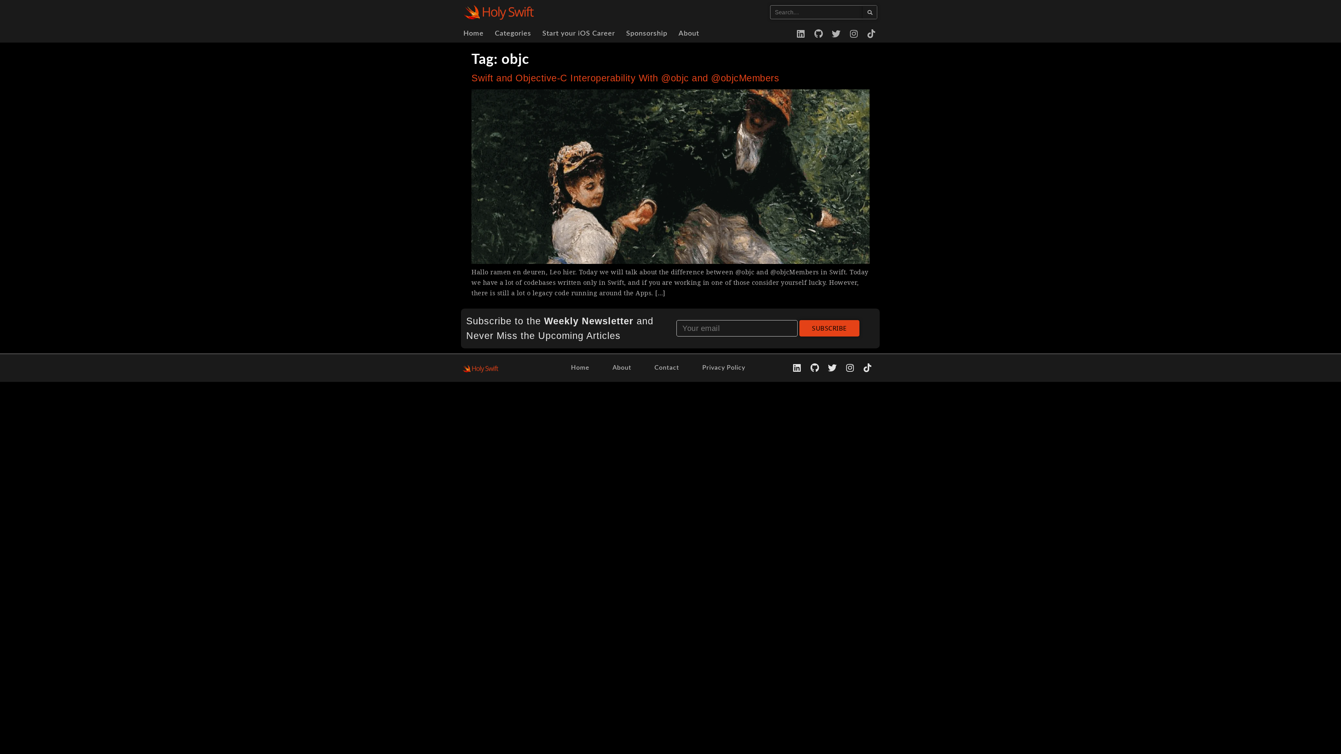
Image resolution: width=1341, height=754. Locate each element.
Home (473, 33)
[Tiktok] (871, 33)
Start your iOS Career (578, 33)
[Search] (870, 12)
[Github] (818, 33)
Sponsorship (646, 33)
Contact (666, 368)
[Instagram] (854, 33)
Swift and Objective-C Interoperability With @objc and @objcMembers (625, 78)
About (689, 33)
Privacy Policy (723, 368)
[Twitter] (836, 33)
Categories (513, 33)
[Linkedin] (801, 33)
